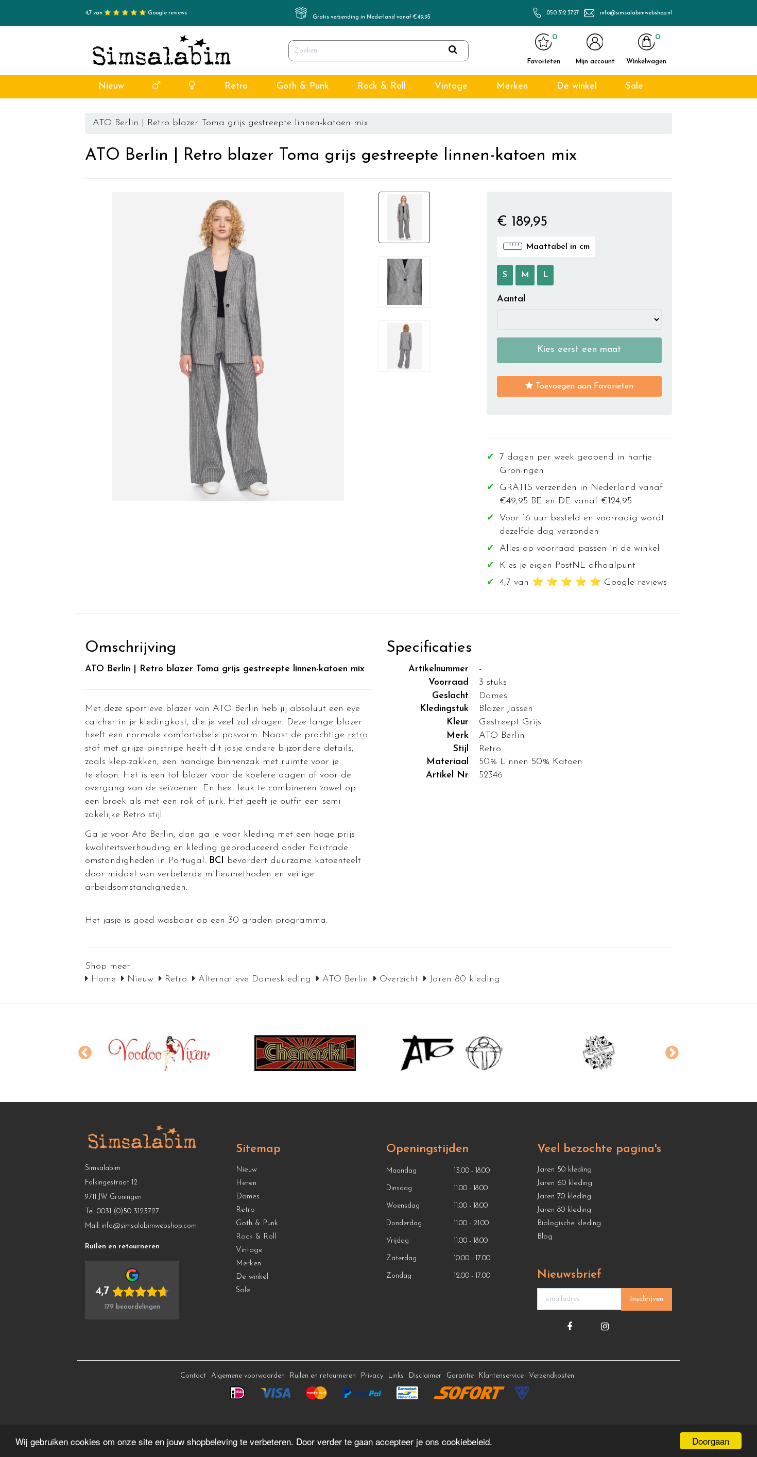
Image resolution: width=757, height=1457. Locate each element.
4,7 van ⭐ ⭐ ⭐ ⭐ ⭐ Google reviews (136, 13)
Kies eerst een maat (579, 349)
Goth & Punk (303, 86)
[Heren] (156, 86)
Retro (236, 86)
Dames (248, 1196)
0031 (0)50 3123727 (128, 1211)
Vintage (451, 86)
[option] (158, 1053)
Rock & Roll (381, 86)
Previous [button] (85, 1053)
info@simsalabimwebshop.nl (636, 13)
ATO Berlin (343, 979)
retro (358, 735)
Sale (634, 86)
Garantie (460, 1376)
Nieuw (111, 86)
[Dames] (192, 86)
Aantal (511, 299)
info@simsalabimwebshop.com (149, 1226)
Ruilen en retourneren (323, 1376)
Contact (193, 1376)
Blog (545, 1237)
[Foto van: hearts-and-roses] (598, 1053)
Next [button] (672, 1053)
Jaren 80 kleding (463, 979)
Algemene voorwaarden (248, 1376)
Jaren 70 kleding (564, 1196)
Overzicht (397, 979)
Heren (246, 1183)
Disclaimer (425, 1376)
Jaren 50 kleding (564, 1170)
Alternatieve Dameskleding (253, 979)
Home (102, 979)
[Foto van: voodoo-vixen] (158, 1053)
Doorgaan (710, 1440)
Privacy (372, 1376)
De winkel (577, 86)
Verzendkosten (551, 1376)
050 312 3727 (562, 13)
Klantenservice (501, 1376)
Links (396, 1376)
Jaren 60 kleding (564, 1183)
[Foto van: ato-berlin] (451, 1053)
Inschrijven (646, 1299)
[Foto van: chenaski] (305, 1053)
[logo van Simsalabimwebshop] (161, 51)
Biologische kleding (569, 1223)
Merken (512, 86)
